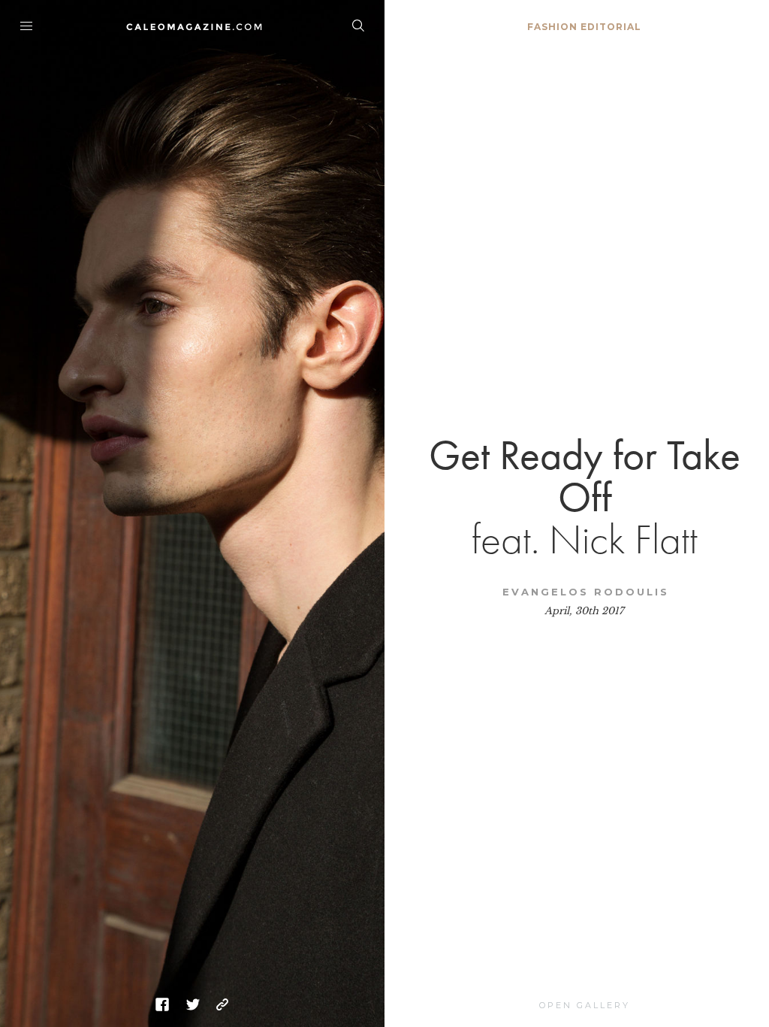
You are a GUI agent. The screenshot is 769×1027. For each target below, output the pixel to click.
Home (193, 26)
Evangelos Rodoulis (585, 592)
